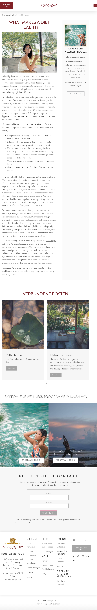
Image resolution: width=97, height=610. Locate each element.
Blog (14, 14)
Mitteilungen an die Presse (47, 545)
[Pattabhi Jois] (23, 324)
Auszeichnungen (33, 567)
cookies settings (54, 603)
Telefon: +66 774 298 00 (13, 573)
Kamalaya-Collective (61, 545)
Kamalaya (6, 14)
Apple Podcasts (60, 560)
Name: (48, 493)
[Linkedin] (83, 556)
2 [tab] (49, 383)
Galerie (30, 572)
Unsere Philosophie (31, 553)
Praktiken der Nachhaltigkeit (48, 567)
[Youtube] (88, 556)
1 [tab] (47, 383)
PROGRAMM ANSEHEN (31, 460)
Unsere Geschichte (31, 561)
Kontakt (30, 577)
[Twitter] (74, 560)
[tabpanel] (23, 340)
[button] (91, 6)
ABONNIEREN (48, 513)
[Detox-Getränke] (68, 324)
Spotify (60, 566)
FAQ (44, 573)
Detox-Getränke (61, 355)
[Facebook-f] (74, 556)
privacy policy (42, 603)
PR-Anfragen (47, 551)
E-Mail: (48, 502)
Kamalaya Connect (61, 582)
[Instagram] (78, 556)
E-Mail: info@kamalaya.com (12, 578)
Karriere (45, 560)
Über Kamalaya (31, 545)
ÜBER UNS (32, 539)
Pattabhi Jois (14, 355)
